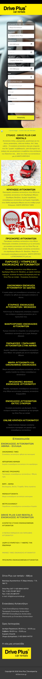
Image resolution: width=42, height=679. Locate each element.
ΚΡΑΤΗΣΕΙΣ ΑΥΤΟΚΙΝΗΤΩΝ (21, 189)
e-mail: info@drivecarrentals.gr (13, 596)
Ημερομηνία (12, 40)
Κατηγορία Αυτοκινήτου (16, 24)
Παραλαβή (11, 32)
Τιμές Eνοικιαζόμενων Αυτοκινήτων (15, 609)
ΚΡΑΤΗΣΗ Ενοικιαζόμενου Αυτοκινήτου (16, 614)
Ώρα (9, 49)
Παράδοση (11, 57)
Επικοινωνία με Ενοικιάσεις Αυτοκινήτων (17, 616)
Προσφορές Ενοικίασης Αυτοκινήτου (15, 611)
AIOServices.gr (21, 674)
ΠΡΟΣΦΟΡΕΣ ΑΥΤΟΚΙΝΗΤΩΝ (21, 238)
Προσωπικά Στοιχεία (15, 82)
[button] (38, 11)
